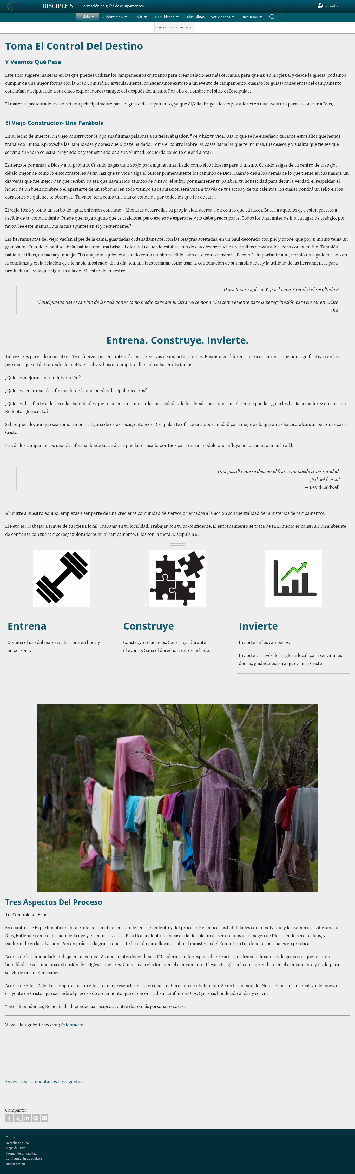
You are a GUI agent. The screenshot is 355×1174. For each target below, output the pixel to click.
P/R (139, 17)
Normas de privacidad (21, 1154)
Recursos (250, 17)
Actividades (220, 17)
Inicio (85, 17)
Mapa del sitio (16, 1148)
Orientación (113, 17)
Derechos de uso (17, 1143)
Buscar (272, 17)
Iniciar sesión (15, 1164)
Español (329, 6)
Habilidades (164, 17)
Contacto (12, 1137)
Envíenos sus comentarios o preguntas (43, 1082)
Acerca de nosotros (175, 27)
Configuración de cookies (24, 1159)
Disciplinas (196, 17)
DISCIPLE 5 (57, 6)
